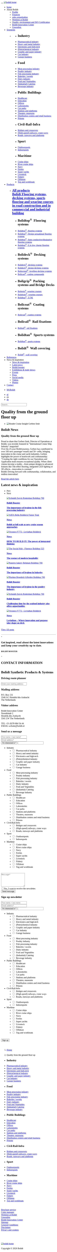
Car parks (22, 108)
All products (32, 202)
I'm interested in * (9, 743)
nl (7, 394)
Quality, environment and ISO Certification (31, 22)
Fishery (21, 177)
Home (9, 1050)
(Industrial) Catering (26, 84)
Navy (20, 167)
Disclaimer (6, 1227)
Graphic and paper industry (30, 52)
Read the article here (10, 479)
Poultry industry (25, 71)
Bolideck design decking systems (33, 268)
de (8, 399)
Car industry (23, 54)
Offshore (21, 179)
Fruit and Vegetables (27, 81)
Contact (10, 385)
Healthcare (22, 98)
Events (15, 372)
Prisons (21, 118)
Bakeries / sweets (25, 76)
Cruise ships (23, 162)
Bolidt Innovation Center (23, 25)
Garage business (25, 57)
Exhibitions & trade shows (23, 370)
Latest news (17, 365)
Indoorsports (23, 150)
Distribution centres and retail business (34, 116)
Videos (15, 380)
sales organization (20, 17)
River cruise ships (25, 164)
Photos (15, 382)
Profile (15, 12)
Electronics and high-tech (29, 47)
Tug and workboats (26, 182)
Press (14, 375)
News (20, 362)
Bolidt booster (18, 367)
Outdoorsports (24, 147)
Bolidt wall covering (27, 355)
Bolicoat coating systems (29, 315)
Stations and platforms (27, 111)
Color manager (7, 1212)
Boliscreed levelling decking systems (35, 271)
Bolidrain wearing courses (30, 294)
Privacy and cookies (10, 1230)
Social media (17, 377)
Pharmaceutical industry (28, 42)
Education (22, 101)
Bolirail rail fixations (27, 328)
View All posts (7, 629)
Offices (21, 103)
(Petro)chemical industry (28, 49)
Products (10, 184)
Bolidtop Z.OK (25, 297)
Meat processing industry (29, 69)
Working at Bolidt (20, 20)
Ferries (21, 169)
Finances (16, 14)
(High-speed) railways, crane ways (33, 133)
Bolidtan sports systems (29, 341)
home (9, 7)
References (11, 357)
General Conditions (9, 1225)
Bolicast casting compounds (31, 274)
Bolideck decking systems (30, 265)
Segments (11, 30)
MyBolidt (11, 390)
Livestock (22, 174)
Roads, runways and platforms (31, 135)
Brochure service (8, 1210)
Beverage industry (26, 86)
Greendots (16, 27)
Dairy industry (24, 79)
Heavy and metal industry (29, 44)
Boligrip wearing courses (30, 291)
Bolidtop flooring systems (30, 231)
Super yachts (23, 172)
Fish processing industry (28, 74)
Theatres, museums (26, 113)
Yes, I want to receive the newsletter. (20, 888)
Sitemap (4, 1222)
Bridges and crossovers (28, 130)
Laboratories (23, 106)
